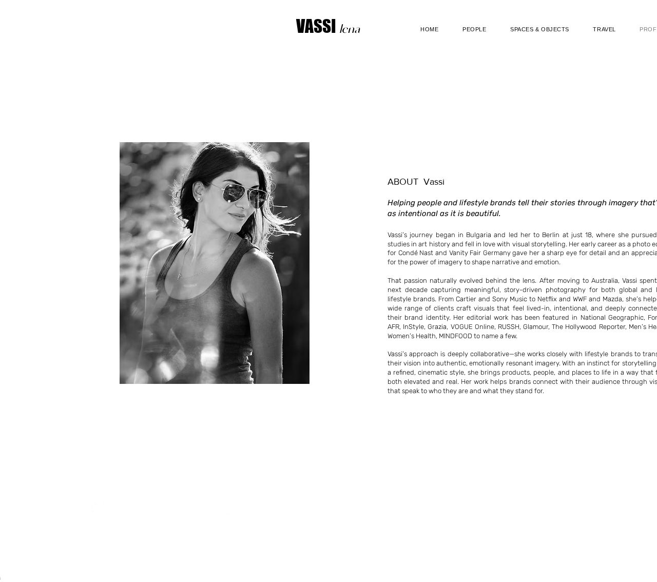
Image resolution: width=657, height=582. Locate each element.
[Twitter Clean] (102, 508)
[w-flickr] (220, 508)
